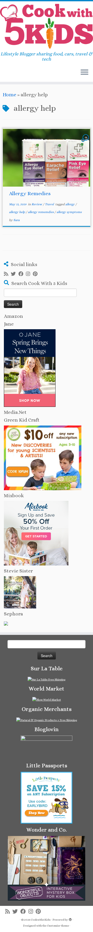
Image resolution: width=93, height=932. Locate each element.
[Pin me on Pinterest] (36, 274)
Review (37, 204)
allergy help (17, 212)
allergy (70, 204)
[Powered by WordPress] (70, 919)
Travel (50, 204)
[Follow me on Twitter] (14, 274)
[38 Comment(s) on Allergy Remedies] (86, 141)
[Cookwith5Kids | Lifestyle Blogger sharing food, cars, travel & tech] (46, 26)
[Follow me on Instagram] (29, 274)
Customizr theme (58, 925)
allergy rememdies (41, 212)
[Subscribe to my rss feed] (7, 274)
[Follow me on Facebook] (22, 274)
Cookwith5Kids (41, 919)
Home (9, 94)
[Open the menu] (84, 72)
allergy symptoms (69, 212)
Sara (16, 220)
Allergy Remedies (30, 193)
